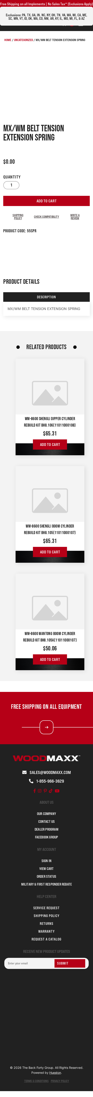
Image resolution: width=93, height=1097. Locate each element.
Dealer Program (46, 829)
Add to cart (47, 201)
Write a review (75, 216)
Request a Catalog (46, 939)
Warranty (46, 931)
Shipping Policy (18, 216)
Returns (46, 923)
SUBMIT (63, 963)
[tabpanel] (46, 309)
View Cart (46, 868)
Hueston (55, 1072)
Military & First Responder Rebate (46, 884)
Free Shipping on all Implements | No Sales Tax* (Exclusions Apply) (46, 4)
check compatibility (46, 216)
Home (7, 40)
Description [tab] (46, 297)
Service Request (46, 908)
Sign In (46, 861)
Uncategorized (23, 40)
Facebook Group (46, 837)
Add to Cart (50, 444)
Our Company (46, 814)
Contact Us (46, 821)
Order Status (46, 876)
